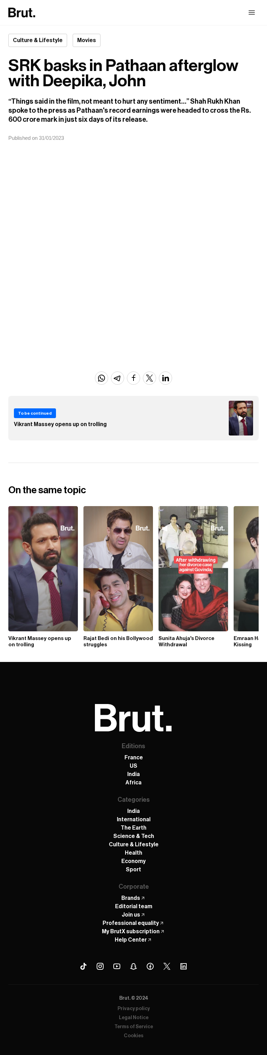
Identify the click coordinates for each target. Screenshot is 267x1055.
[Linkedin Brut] (184, 966)
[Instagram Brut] (100, 966)
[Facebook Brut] (150, 966)
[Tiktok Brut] (83, 966)
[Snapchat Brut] (133, 966)
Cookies (134, 1035)
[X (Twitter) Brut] (167, 966)
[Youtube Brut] (117, 966)
